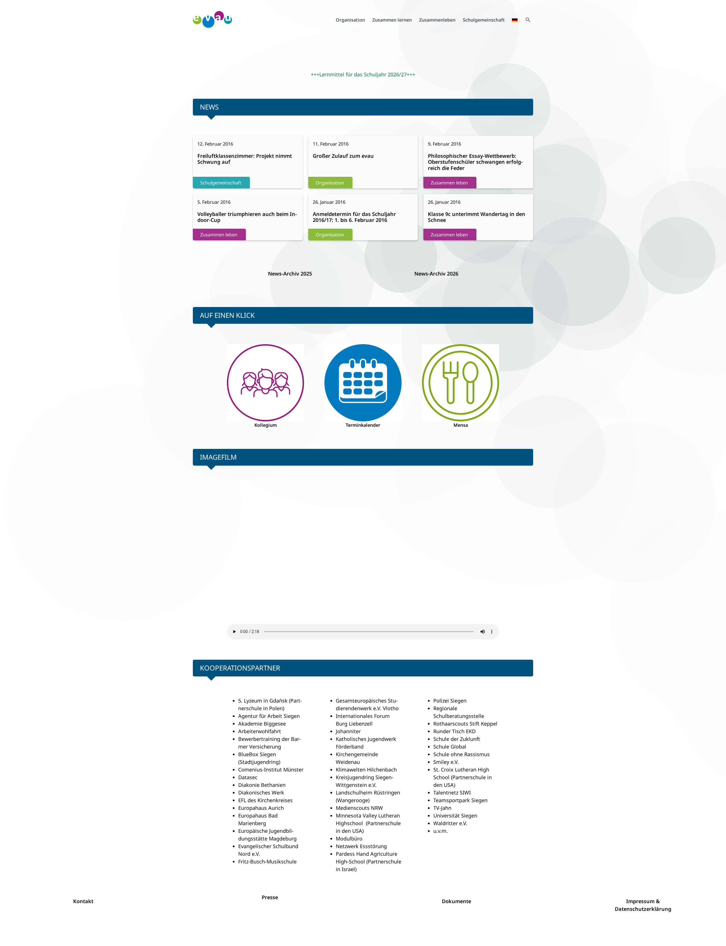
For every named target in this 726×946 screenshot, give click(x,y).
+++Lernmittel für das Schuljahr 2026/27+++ (363, 74)
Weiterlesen (218, 162)
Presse (270, 897)
